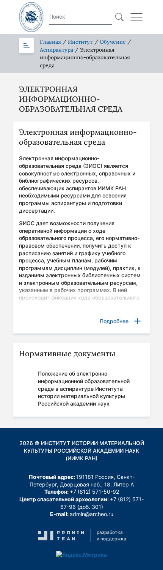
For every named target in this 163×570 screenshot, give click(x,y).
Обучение (113, 41)
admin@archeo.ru (91, 514)
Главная (50, 41)
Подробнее (114, 321)
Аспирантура (56, 49)
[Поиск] (119, 17)
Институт (80, 41)
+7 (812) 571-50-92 (94, 491)
